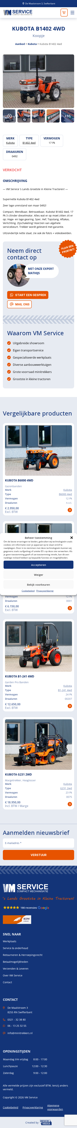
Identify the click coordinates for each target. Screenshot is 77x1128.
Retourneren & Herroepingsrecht (22, 955)
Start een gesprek (30, 295)
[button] (71, 537)
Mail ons (22, 304)
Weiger (38, 574)
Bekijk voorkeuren (38, 584)
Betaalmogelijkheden (15, 962)
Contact (7, 982)
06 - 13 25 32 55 (17, 1025)
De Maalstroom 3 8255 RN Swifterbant (20, 1010)
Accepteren (38, 564)
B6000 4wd (65, 494)
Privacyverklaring (45, 590)
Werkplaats (9, 941)
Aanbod (20, 44)
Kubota (32, 44)
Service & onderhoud (15, 948)
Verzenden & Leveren (15, 968)
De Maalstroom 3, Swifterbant (40, 3)
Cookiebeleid (28, 590)
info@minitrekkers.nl (20, 1033)
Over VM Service (12, 975)
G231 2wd (66, 788)
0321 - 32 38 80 (17, 1019)
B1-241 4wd (65, 690)
